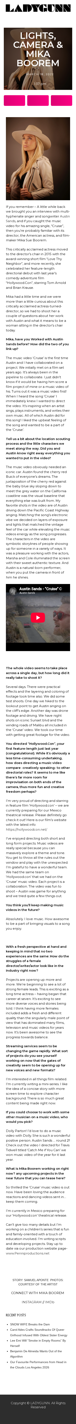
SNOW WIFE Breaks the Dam (30, 1324)
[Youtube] (47, 1415)
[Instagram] (38, 1415)
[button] (14, 100)
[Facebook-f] (29, 1415)
